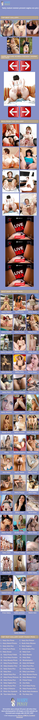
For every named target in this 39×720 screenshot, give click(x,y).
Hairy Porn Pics (28, 666)
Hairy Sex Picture (28, 640)
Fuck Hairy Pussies (10, 657)
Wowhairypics (28, 660)
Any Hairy (26, 683)
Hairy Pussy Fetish (10, 654)
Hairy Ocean (7, 652)
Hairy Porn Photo (9, 649)
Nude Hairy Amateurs (30, 691)
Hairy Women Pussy (30, 674)
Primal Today (27, 680)
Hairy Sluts (26, 657)
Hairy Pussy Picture (11, 663)
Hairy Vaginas (27, 646)
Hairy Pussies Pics (29, 688)
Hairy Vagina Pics (10, 683)
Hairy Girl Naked (28, 663)
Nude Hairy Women (29, 643)
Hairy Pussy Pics (10, 680)
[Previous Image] (13, 71)
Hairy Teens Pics (10, 669)
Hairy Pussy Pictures (11, 677)
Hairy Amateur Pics (10, 666)
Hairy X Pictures (9, 688)
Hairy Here (7, 671)
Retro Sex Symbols (10, 691)
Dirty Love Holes (28, 671)
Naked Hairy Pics (10, 674)
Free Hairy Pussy (29, 669)
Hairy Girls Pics (8, 646)
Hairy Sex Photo (8, 640)
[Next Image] (26, 71)
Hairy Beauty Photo (11, 660)
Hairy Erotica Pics (28, 649)
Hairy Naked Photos (10, 643)
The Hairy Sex (28, 694)
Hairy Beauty (27, 654)
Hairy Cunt (26, 652)
